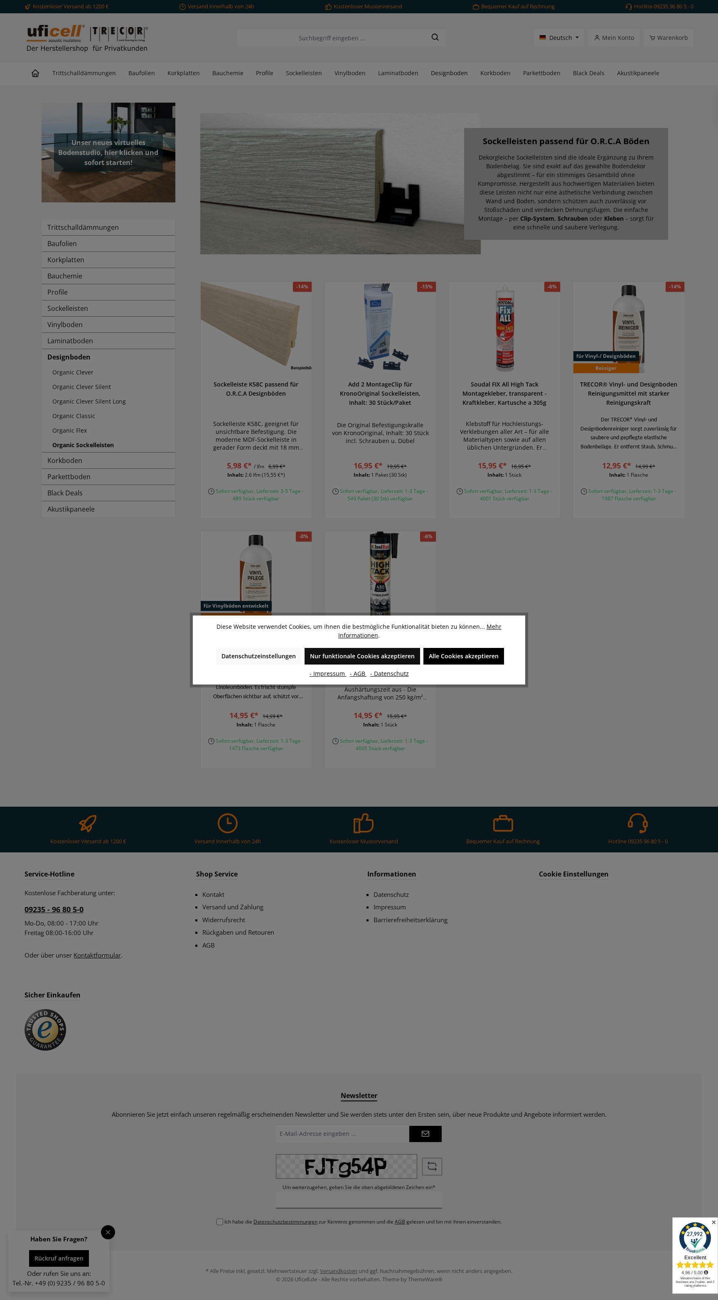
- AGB (358, 673)
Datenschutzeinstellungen (258, 656)
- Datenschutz (389, 673)
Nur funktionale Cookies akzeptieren (362, 656)
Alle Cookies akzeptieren (464, 656)
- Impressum (328, 673)
